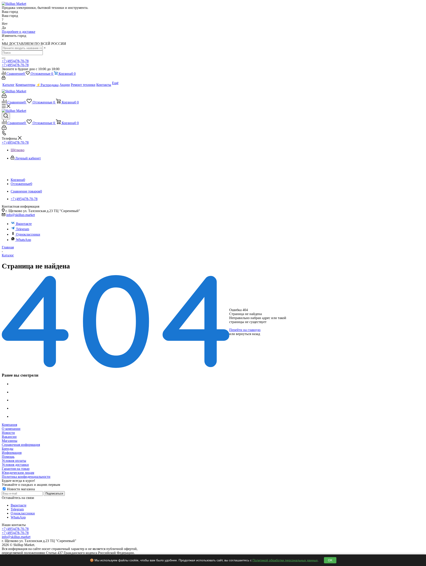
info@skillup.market (20, 215)
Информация (12, 453)
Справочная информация (21, 445)
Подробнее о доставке (18, 32)
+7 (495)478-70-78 (15, 61)
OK (330, 560)
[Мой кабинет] (3, 78)
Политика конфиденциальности (26, 477)
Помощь (8, 457)
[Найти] (3, 58)
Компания (9, 425)
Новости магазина (20, 489)
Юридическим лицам (18, 473)
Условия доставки (15, 465)
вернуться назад (248, 334)
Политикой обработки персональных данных (285, 560)
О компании (11, 429)
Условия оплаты (14, 461)
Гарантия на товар (16, 469)
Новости (8, 433)
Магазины (9, 441)
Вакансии (9, 437)
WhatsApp (23, 240)
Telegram (22, 229)
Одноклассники (28, 234)
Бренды (7, 449)
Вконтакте (24, 224)
